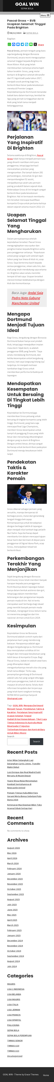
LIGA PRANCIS (14, 1014)
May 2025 (11, 914)
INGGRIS (11, 983)
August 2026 (13, 847)
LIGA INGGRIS (13, 999)
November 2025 (15, 883)
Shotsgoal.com (14, 698)
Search (10, 736)
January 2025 (14, 935)
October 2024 (14, 950)
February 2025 (14, 930)
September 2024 (15, 956)
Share (41, 44)
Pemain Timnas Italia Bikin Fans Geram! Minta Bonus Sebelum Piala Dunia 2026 (24, 796)
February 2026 (14, 868)
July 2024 (12, 966)
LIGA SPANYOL (14, 1019)
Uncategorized (14, 1056)
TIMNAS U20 (13, 1045)
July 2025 (12, 904)
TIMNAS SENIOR (15, 1040)
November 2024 (15, 945)
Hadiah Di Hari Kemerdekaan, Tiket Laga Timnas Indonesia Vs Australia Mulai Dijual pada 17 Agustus (27, 723)
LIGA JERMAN (13, 1009)
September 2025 (15, 894)
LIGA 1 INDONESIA (15, 989)
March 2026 (13, 863)
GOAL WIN (27, 4)
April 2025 (12, 920)
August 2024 (13, 961)
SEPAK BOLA (32, 32)
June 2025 (12, 909)
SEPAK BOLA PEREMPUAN (19, 1035)
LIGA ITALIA (12, 1004)
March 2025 (13, 925)
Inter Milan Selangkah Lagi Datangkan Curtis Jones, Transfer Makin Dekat (23, 764)
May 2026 (11, 853)
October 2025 (14, 889)
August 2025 (13, 899)
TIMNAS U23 (13, 1050)
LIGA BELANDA (14, 994)
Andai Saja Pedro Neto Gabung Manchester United (27, 297)
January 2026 (14, 873)
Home (46, 1075)
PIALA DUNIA (13, 1025)
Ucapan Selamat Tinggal (19, 715)
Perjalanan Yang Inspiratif (29, 712)
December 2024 (15, 940)
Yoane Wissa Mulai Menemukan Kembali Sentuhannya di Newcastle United (22, 784)
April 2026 (12, 858)
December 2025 (15, 878)
